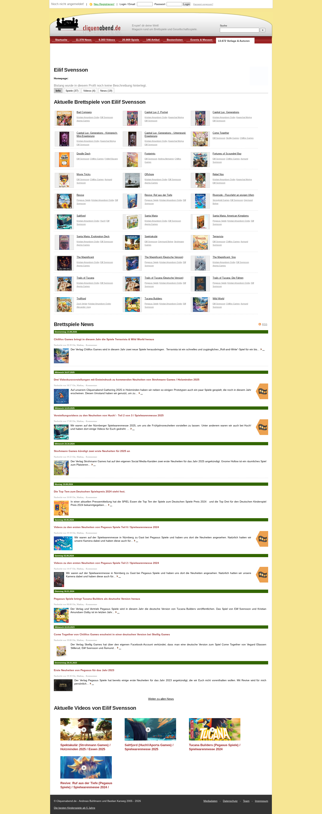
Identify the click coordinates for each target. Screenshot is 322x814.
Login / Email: (128, 4)
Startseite (61, 39)
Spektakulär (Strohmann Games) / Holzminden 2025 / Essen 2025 (85, 747)
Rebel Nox (218, 174)
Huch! (103, 221)
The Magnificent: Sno (224, 257)
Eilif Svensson (106, 117)
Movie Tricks (84, 174)
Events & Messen (201, 39)
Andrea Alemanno (166, 159)
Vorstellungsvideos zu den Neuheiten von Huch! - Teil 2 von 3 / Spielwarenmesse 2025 (109, 415)
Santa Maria (151, 215)
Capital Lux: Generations (226, 112)
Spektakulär (151, 236)
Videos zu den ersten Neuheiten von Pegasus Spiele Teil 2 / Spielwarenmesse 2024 (106, 562)
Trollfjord (81, 298)
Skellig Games (232, 138)
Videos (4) (89, 90)
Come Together (221, 133)
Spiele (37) (72, 90)
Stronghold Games (221, 200)
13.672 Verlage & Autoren (234, 40)
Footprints (150, 153)
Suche (223, 25)
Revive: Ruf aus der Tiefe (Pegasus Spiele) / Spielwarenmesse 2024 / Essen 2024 (86, 785)
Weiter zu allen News (161, 698)
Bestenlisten (175, 39)
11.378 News (83, 39)
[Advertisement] (161, 55)
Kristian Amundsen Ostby (88, 117)
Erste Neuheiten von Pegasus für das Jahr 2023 (84, 670)
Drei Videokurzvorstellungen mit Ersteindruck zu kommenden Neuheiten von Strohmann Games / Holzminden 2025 (126, 379)
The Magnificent (85, 257)
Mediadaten (210, 800)
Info (58, 90)
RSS (264, 324)
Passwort (159, 4)
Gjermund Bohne (165, 241)
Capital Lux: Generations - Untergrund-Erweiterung (165, 134)
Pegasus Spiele (84, 200)
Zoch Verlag (82, 304)
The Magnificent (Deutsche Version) (164, 257)
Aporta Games (83, 121)
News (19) (106, 90)
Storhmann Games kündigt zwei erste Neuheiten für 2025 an (92, 451)
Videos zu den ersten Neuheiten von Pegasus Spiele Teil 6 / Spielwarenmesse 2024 (106, 527)
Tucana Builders (153, 298)
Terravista (218, 236)
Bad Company (84, 112)
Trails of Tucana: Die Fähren (228, 277)
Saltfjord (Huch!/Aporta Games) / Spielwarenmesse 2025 (149, 747)
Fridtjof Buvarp (111, 159)
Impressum (261, 800)
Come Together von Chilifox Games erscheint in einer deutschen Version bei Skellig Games (112, 634)
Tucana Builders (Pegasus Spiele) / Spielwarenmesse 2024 (214, 747)
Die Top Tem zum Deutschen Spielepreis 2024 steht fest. (89, 491)
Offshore (149, 174)
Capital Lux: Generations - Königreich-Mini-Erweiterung (97, 134)
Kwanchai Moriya (176, 117)
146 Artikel (153, 39)
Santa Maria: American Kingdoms (231, 215)
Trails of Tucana (85, 277)
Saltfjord (81, 215)
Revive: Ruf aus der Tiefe (158, 195)
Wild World (218, 298)
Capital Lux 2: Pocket (156, 112)
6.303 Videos (107, 39)
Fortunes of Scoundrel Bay (227, 153)
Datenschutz (230, 800)
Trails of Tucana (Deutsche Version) (164, 277)
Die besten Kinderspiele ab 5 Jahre (74, 807)
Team (246, 800)
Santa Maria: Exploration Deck (93, 236)
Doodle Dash (83, 153)
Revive (80, 195)
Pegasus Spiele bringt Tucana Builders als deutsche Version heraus (97, 598)
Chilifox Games (247, 138)
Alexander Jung (84, 307)
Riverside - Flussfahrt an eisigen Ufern (233, 195)
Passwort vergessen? (203, 4)
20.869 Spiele (130, 39)
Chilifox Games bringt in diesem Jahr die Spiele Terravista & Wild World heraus (104, 339)
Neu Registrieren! (104, 4)
